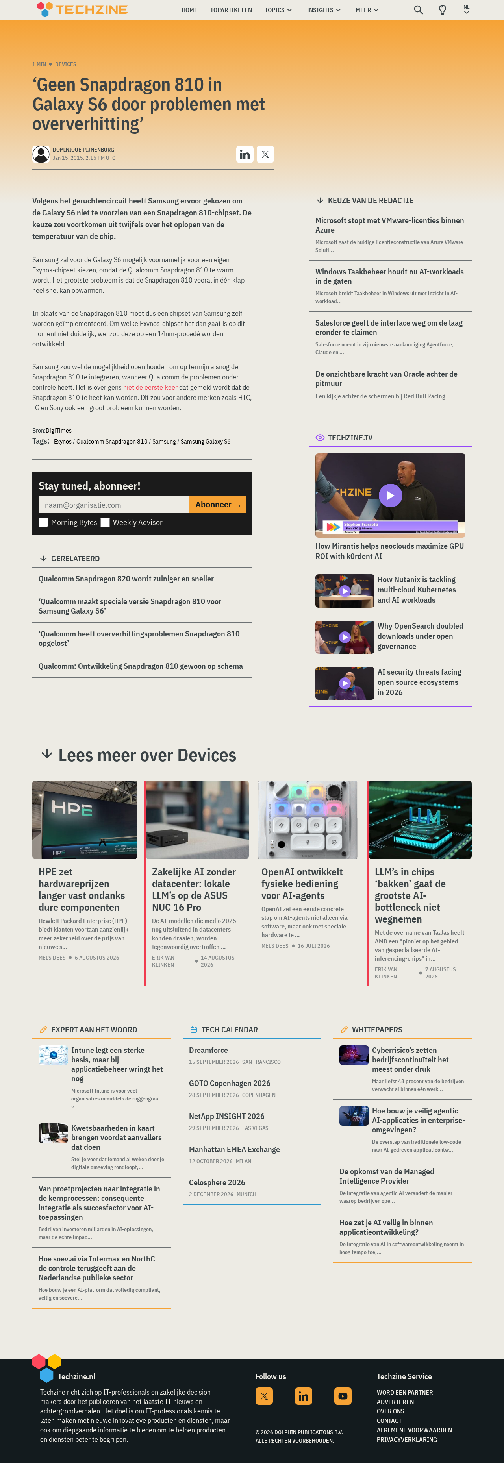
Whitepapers (377, 1029)
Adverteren (395, 1402)
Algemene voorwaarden (414, 1430)
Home (190, 10)
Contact (389, 1420)
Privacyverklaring (407, 1439)
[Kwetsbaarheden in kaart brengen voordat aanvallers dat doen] (53, 1147)
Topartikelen (231, 10)
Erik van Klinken (163, 961)
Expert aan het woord (94, 1029)
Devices (65, 64)
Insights (320, 10)
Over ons (390, 1411)
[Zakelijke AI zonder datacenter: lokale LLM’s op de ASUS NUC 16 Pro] (197, 820)
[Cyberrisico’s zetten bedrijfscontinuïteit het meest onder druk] (354, 1069)
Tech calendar (230, 1029)
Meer (363, 10)
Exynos (63, 441)
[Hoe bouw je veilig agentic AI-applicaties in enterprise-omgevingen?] (354, 1130)
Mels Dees (52, 957)
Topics (275, 10)
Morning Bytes (74, 522)
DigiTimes (59, 430)
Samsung (164, 441)
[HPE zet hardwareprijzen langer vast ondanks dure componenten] (84, 820)
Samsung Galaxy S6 (206, 441)
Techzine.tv (350, 437)
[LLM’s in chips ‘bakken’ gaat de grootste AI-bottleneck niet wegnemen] (420, 820)
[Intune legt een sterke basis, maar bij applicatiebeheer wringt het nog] (53, 1077)
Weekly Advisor (138, 522)
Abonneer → (218, 504)
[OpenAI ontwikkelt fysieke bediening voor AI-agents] (307, 820)
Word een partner (405, 1392)
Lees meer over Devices (147, 754)
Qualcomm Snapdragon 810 (112, 441)
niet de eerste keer (150, 387)
